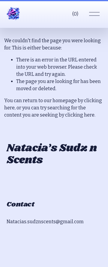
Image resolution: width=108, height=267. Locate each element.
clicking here (79, 115)
